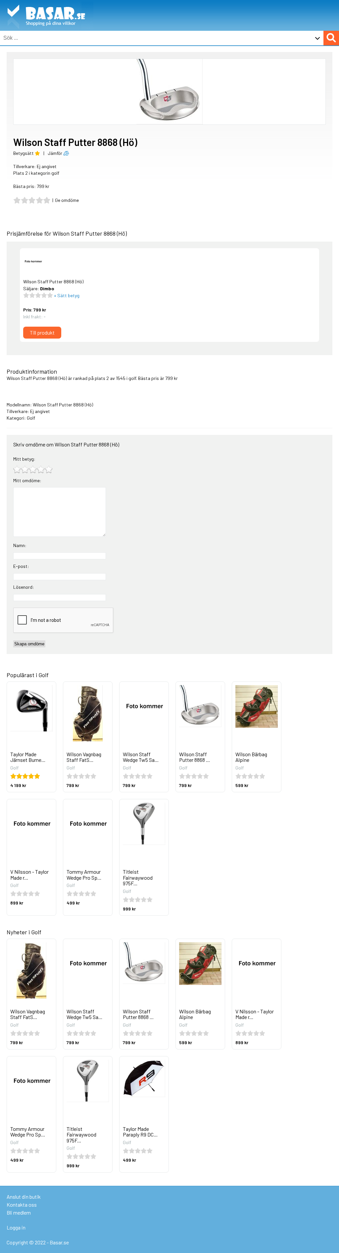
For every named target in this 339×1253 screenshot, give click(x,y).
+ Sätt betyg (66, 295)
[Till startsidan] (46, 3)
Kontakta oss (22, 1204)
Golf (31, 418)
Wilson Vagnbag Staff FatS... (84, 757)
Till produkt (42, 332)
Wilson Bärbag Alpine (251, 757)
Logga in (16, 1227)
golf (132, 378)
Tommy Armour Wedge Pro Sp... (84, 874)
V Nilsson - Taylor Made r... (29, 874)
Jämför (55, 153)
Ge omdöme (67, 200)
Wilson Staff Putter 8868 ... (194, 757)
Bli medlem (19, 1212)
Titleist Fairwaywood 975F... (138, 877)
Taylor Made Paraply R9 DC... (140, 1132)
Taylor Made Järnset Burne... (27, 757)
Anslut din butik (24, 1196)
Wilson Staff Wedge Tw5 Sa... (141, 757)
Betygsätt (24, 153)
